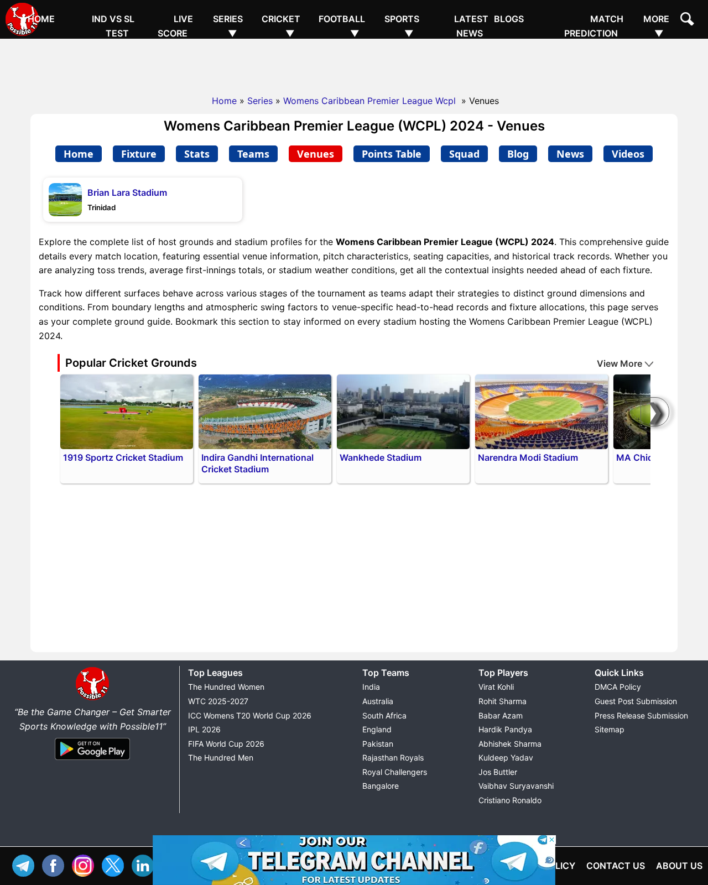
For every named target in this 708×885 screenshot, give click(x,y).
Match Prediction (593, 26)
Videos (628, 153)
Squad (464, 153)
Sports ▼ (401, 26)
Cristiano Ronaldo (510, 800)
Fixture (139, 153)
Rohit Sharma (502, 701)
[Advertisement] (354, 63)
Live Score (175, 26)
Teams (253, 153)
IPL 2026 (204, 729)
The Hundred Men (220, 757)
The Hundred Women (226, 686)
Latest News (471, 26)
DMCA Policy (618, 686)
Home (41, 18)
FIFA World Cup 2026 (226, 743)
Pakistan (377, 743)
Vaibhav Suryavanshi (516, 785)
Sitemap (609, 729)
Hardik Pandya (505, 729)
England (377, 729)
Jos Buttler (497, 772)
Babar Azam (500, 715)
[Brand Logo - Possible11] (92, 698)
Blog (518, 153)
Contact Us (615, 865)
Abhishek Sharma (510, 743)
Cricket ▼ (281, 26)
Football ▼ (342, 26)
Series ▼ (228, 26)
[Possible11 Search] (688, 20)
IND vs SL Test (113, 26)
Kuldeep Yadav (505, 757)
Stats (197, 153)
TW (115, 864)
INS (86, 864)
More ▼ (656, 26)
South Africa (384, 715)
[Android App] (92, 760)
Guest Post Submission (636, 701)
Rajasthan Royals (393, 757)
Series (260, 100)
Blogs (509, 18)
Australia (377, 701)
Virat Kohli (496, 686)
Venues (315, 153)
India (371, 686)
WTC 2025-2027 (218, 701)
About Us (679, 865)
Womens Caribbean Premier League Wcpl (371, 100)
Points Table (391, 153)
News (570, 153)
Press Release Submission (641, 715)
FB (56, 864)
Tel (26, 864)
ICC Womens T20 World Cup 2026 (249, 715)
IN (145, 864)
